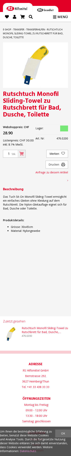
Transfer (18, 29)
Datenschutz (28, 451)
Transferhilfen (35, 29)
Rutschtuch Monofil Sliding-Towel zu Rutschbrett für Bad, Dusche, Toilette (33, 33)
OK (63, 433)
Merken (55, 154)
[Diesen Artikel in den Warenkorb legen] (21, 153)
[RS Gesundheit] (45, 11)
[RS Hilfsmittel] (18, 9)
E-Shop (7, 29)
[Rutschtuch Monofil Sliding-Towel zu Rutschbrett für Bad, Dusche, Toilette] (11, 334)
